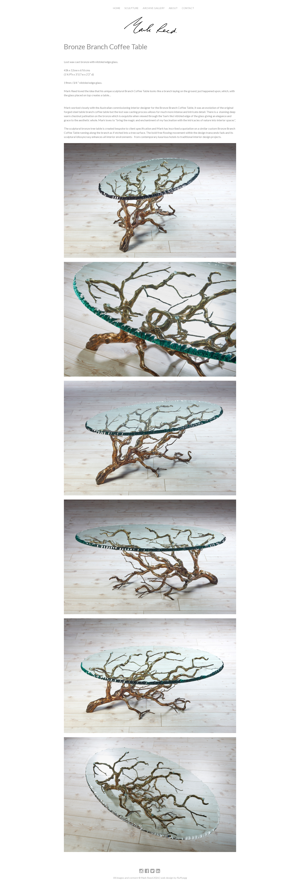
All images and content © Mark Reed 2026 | (137, 877)
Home (116, 8)
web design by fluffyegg (174, 877)
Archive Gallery (154, 8)
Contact (188, 8)
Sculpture (131, 8)
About (173, 8)
